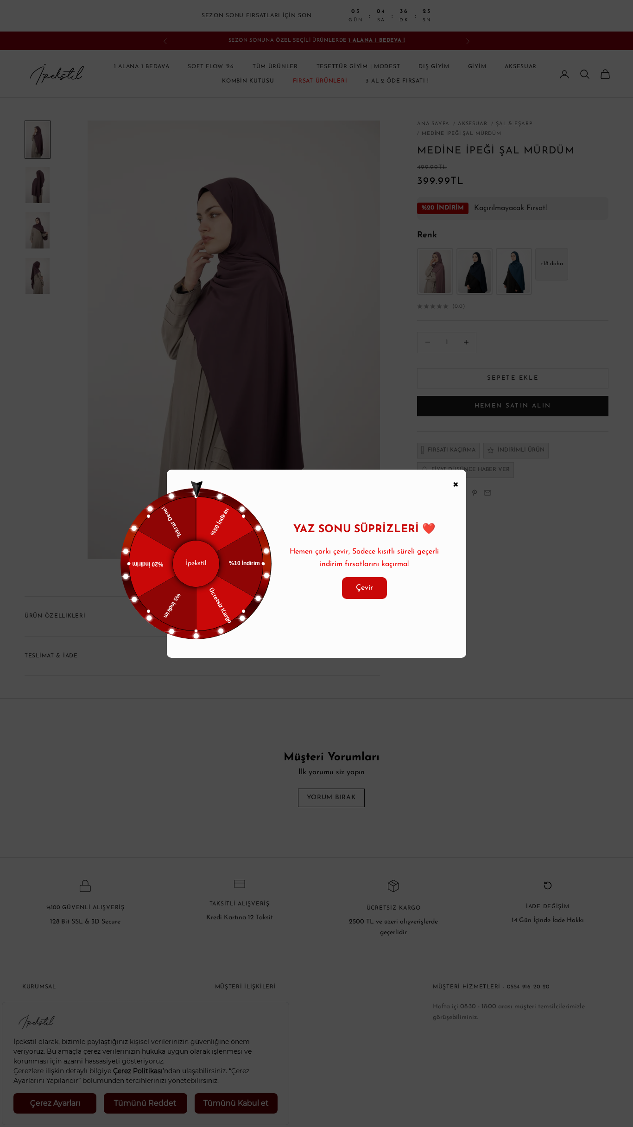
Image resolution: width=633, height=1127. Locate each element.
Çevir (364, 588)
